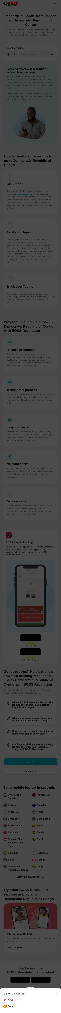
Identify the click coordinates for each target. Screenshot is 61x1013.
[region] (30, 1003)
